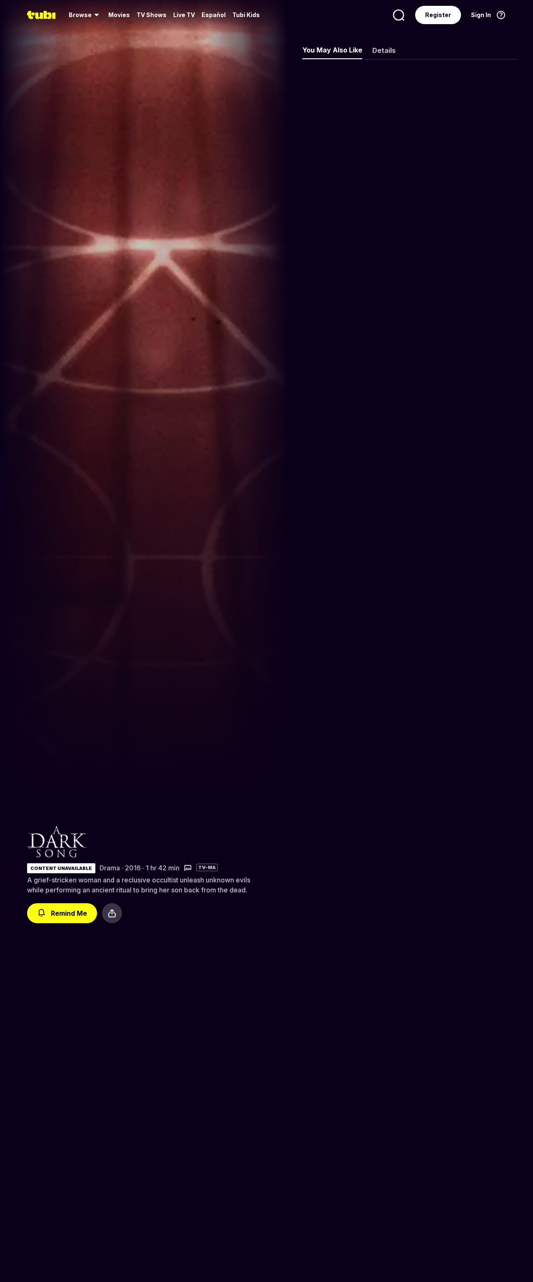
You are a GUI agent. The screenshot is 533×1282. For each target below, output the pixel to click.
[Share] (112, 913)
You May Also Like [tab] (332, 50)
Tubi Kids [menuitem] (246, 14)
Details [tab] (384, 50)
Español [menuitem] (214, 14)
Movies (119, 14)
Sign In (481, 14)
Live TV (184, 14)
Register (438, 14)
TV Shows (152, 14)
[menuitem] (85, 15)
